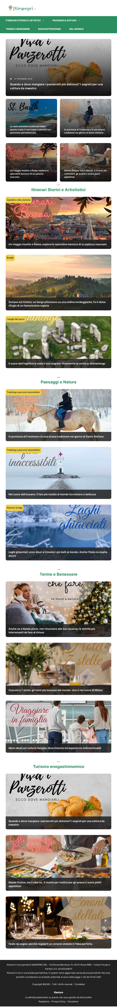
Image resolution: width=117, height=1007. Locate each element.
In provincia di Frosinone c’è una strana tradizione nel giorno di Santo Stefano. (56, 436)
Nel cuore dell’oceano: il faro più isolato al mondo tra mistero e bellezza (52, 494)
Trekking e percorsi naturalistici (23, 392)
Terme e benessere (18, 29)
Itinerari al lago (14, 507)
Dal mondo (76, 29)
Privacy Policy (59, 1001)
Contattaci (80, 984)
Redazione (44, 1001)
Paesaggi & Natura (64, 20)
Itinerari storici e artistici (23, 20)
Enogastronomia (49, 29)
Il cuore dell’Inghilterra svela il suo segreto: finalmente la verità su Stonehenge (57, 363)
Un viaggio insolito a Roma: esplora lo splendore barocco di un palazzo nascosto (58, 244)
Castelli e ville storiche (19, 200)
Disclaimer (73, 1001)
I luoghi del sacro (15, 319)
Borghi (10, 257)
